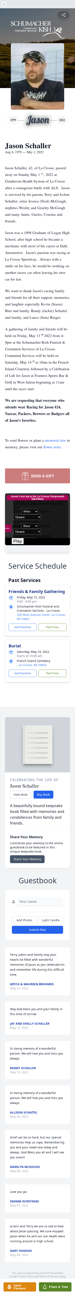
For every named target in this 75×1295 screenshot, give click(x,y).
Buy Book (43, 794)
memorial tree (55, 440)
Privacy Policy (26, 1276)
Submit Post (37, 930)
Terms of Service (49, 1276)
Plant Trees (52, 627)
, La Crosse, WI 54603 (31, 665)
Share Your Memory (27, 859)
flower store (52, 446)
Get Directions (22, 627)
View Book (21, 794)
